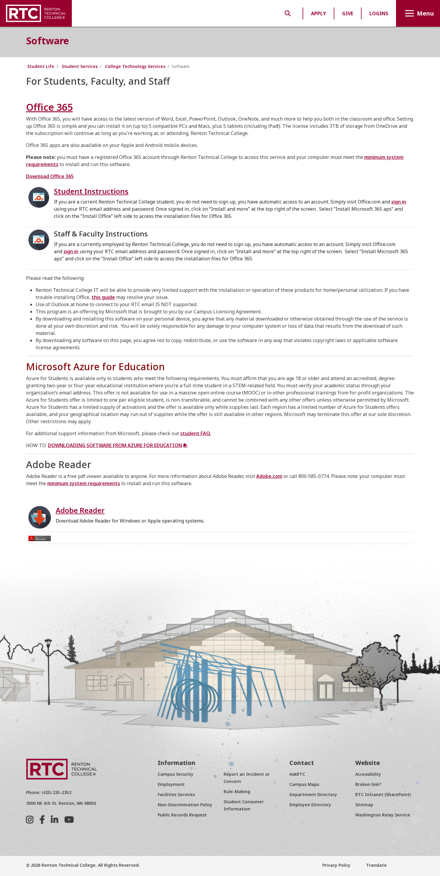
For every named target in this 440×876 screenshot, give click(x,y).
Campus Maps (304, 784)
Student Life (40, 66)
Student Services (80, 66)
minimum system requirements (83, 483)
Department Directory (313, 794)
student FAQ (195, 433)
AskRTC (297, 774)
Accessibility (368, 774)
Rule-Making (237, 791)
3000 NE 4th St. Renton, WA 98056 (61, 803)
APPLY (318, 13)
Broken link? (368, 784)
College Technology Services (135, 66)
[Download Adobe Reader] (39, 538)
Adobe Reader (80, 510)
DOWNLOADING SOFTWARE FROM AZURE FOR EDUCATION (115, 445)
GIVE (347, 13)
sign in (398, 201)
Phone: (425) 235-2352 (48, 792)
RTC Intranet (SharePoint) (383, 794)
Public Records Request (182, 815)
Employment (171, 784)
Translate (376, 865)
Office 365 (49, 107)
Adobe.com (269, 476)
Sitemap (364, 804)
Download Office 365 (50, 176)
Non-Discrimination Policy (185, 804)
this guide (103, 297)
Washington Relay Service (382, 815)
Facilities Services (176, 794)
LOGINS (378, 13)
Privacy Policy (336, 865)
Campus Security (175, 774)
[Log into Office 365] (38, 197)
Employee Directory (310, 804)
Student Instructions (91, 191)
